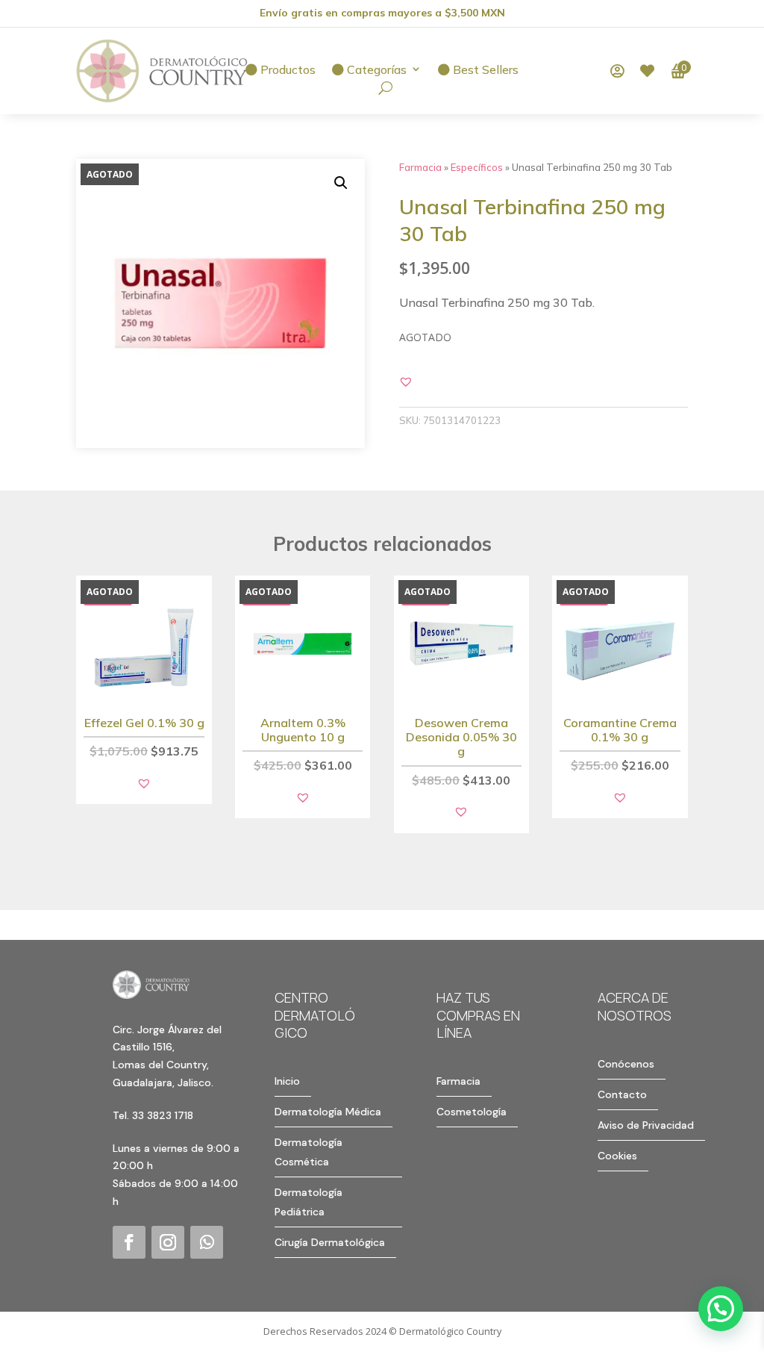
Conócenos (626, 1064)
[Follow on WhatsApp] (206, 1242)
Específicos (477, 167)
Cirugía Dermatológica (330, 1242)
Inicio (287, 1081)
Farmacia (420, 167)
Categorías (375, 70)
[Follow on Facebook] (129, 1242)
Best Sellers (484, 70)
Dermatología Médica (328, 1111)
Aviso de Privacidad (646, 1125)
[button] (341, 182)
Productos (286, 70)
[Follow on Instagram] (167, 1242)
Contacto (622, 1094)
